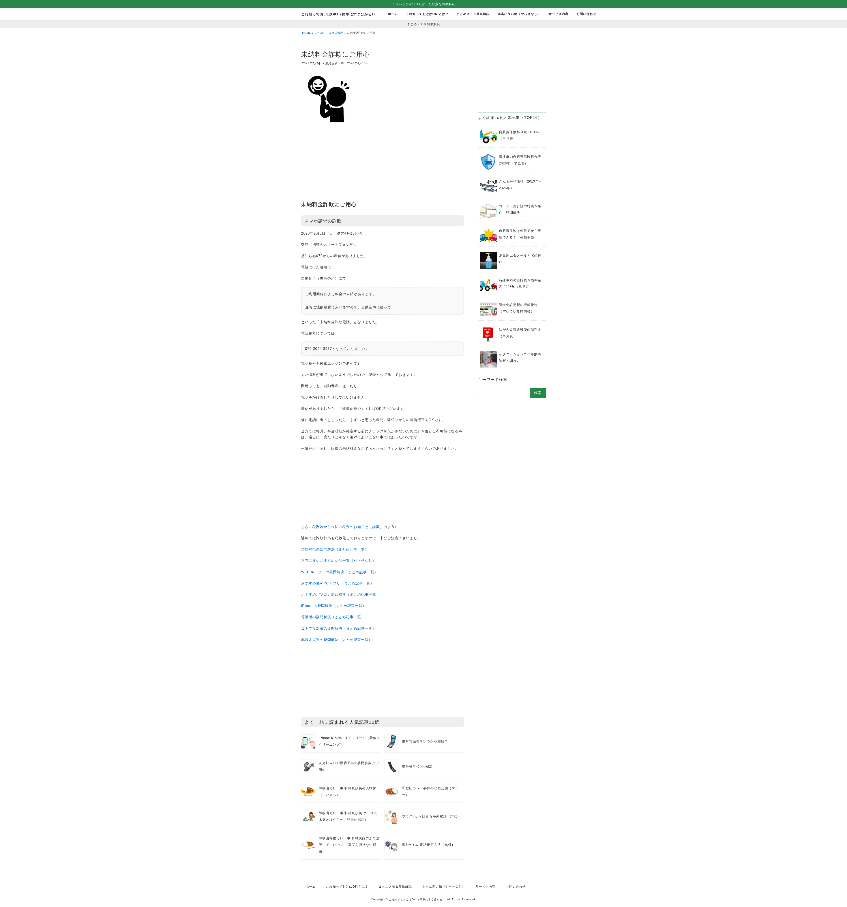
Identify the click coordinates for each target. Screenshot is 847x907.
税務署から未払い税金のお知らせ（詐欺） (348, 527)
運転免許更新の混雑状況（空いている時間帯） (518, 308)
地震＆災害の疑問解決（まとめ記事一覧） (336, 640)
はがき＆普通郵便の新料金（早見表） (520, 333)
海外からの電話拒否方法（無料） (428, 845)
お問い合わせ (516, 886)
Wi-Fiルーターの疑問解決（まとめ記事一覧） (339, 572)
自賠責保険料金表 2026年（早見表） (519, 135)
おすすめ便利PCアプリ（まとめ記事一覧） (337, 583)
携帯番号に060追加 (417, 766)
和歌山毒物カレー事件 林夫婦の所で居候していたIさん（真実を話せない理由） (349, 844)
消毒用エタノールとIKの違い (520, 259)
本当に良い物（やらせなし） (443, 886)
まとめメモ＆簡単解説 (395, 886)
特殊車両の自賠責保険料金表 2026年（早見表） (520, 283)
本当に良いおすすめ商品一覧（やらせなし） (338, 560)
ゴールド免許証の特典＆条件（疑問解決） (520, 209)
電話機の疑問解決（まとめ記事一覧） (333, 617)
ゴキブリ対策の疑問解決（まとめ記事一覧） (338, 628)
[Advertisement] (382, 165)
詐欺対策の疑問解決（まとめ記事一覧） (335, 549)
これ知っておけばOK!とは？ (347, 886)
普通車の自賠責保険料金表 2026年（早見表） (520, 160)
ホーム (311, 886)
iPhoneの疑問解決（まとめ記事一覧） (333, 606)
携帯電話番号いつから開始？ (425, 741)
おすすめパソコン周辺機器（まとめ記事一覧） (340, 594)
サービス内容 (485, 886)
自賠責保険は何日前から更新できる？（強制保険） (520, 234)
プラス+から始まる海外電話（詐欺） (431, 816)
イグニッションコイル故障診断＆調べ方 (520, 357)
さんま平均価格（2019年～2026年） (520, 184)
